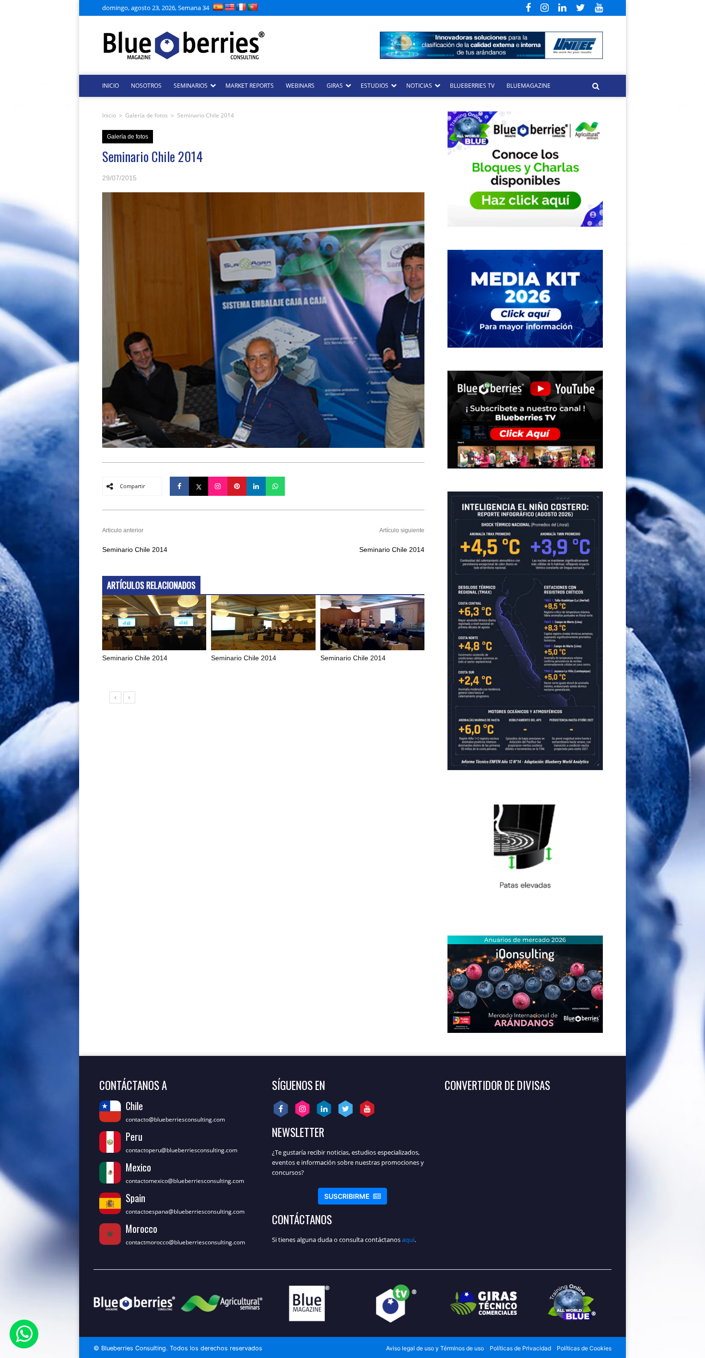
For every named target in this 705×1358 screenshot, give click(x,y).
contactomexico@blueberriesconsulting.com (185, 1181)
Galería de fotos (146, 115)
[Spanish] (218, 7)
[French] (241, 7)
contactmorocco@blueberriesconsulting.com (185, 1242)
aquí (408, 1239)
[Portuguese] (252, 7)
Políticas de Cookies (584, 1348)
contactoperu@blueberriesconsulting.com (181, 1150)
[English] (229, 7)
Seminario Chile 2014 (134, 549)
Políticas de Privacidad (520, 1348)
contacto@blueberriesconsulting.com (175, 1119)
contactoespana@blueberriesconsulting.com (185, 1211)
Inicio (109, 115)
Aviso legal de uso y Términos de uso (435, 1348)
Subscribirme (352, 1196)
